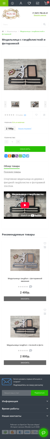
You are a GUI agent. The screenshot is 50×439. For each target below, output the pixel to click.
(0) (25, 115)
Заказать (25, 148)
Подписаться (39, 393)
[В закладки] (45, 243)
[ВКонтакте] (6, 155)
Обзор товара (12, 166)
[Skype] (24, 155)
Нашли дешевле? (24, 128)
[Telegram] (27, 155)
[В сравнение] (45, 247)
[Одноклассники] (9, 155)
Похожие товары (12, 172)
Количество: (9, 137)
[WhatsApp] (20, 155)
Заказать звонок (40, 15)
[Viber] (16, 155)
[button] (21, 3)
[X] (13, 155)
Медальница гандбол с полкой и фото (25, 345)
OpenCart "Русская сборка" (30, 425)
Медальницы (12, 31)
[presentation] (5, 104)
